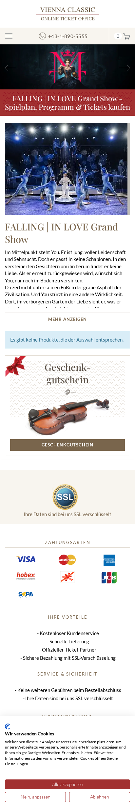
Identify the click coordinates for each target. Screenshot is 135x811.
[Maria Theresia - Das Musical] (67, 66)
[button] (10, 66)
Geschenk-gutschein (68, 373)
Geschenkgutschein (67, 444)
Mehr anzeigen (67, 319)
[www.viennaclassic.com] (67, 13)
